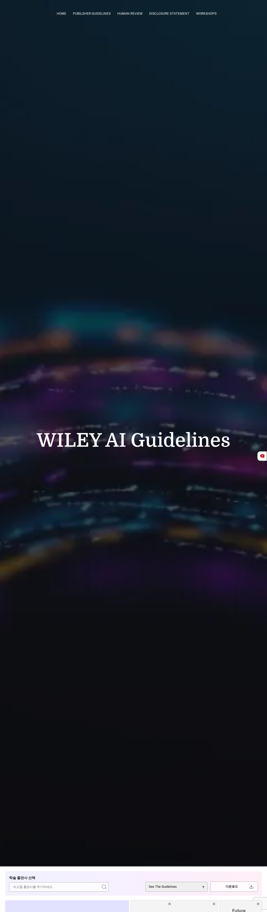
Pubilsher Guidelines (92, 13)
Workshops (206, 13)
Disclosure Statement (169, 13)
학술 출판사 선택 (22, 878)
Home (61, 13)
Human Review (129, 13)
